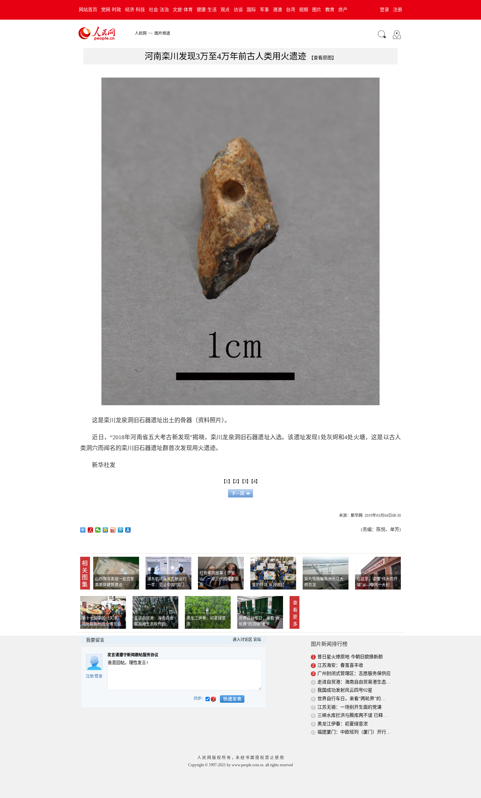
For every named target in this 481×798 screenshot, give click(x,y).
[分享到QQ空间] (105, 530)
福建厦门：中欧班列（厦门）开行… (354, 732)
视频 (303, 9)
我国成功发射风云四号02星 (344, 690)
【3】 (246, 481)
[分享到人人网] (128, 530)
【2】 (237, 481)
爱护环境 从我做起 (268, 585)
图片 (316, 9)
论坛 (257, 639)
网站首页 (88, 9)
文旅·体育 (183, 9)
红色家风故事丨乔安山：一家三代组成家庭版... (219, 579)
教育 (329, 9)
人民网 (141, 33)
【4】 (255, 481)
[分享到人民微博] (90, 530)
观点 (225, 9)
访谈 (238, 9)
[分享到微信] (98, 530)
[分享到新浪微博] (113, 530)
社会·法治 (159, 9)
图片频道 (162, 33)
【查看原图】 (322, 57)
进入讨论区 (242, 639)
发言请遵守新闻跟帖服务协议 (132, 655)
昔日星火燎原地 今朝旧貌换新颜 (350, 656)
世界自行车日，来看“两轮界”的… (351, 698)
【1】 (227, 481)
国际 (251, 9)
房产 (342, 9)
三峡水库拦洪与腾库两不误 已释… (352, 715)
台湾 (290, 9)
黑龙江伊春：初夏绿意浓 (342, 723)
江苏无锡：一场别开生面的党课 (349, 707)
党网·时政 (111, 9)
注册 (397, 9)
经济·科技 (135, 9)
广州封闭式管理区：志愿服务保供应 (354, 673)
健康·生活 (207, 9)
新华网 (357, 515)
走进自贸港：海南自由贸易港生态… (354, 682)
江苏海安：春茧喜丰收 (340, 665)
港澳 (277, 9)
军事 (264, 9)
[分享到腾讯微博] (120, 530)
